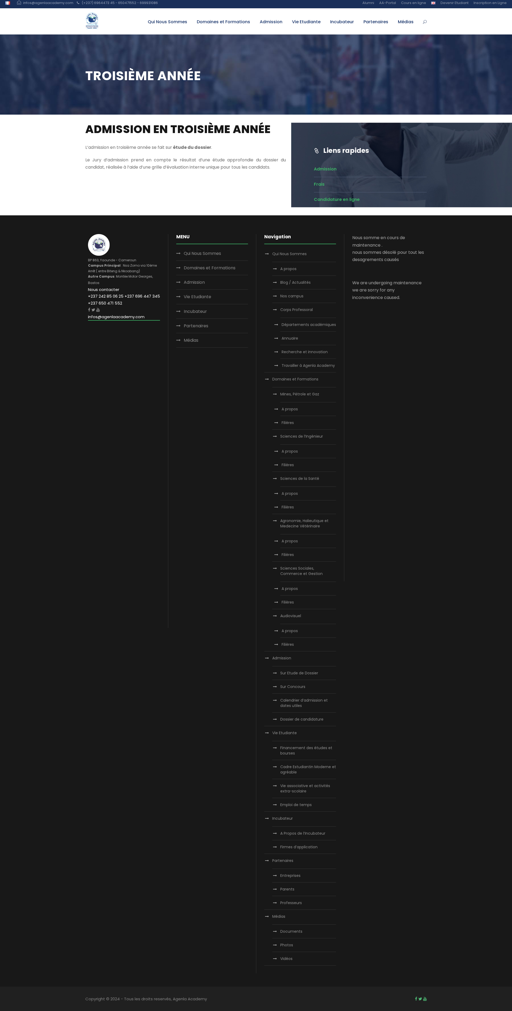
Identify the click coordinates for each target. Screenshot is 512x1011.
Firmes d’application (299, 847)
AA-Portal (387, 2)
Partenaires (375, 22)
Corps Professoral (296, 309)
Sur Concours (292, 686)
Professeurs (291, 902)
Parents (287, 889)
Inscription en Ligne (490, 2)
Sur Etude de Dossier (299, 673)
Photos (286, 945)
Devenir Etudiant (455, 2)
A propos (288, 268)
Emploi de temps (296, 804)
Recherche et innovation (305, 352)
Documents (291, 931)
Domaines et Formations (223, 22)
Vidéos (286, 958)
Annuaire (290, 338)
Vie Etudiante (306, 22)
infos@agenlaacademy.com (116, 317)
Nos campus (291, 296)
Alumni (368, 2)
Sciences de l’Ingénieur (301, 436)
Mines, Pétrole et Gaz (299, 394)
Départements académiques (309, 324)
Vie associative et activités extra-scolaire (305, 788)
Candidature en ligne (337, 199)
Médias (406, 22)
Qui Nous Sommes (167, 22)
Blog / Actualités (295, 282)
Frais (319, 184)
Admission (271, 22)
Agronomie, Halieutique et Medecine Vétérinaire (304, 523)
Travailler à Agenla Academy (308, 365)
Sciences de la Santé (299, 478)
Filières (288, 422)
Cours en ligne (413, 2)
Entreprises (290, 875)
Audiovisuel (290, 616)
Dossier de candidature (301, 719)
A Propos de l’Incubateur (302, 833)
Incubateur (342, 22)
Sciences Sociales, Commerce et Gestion (301, 571)
